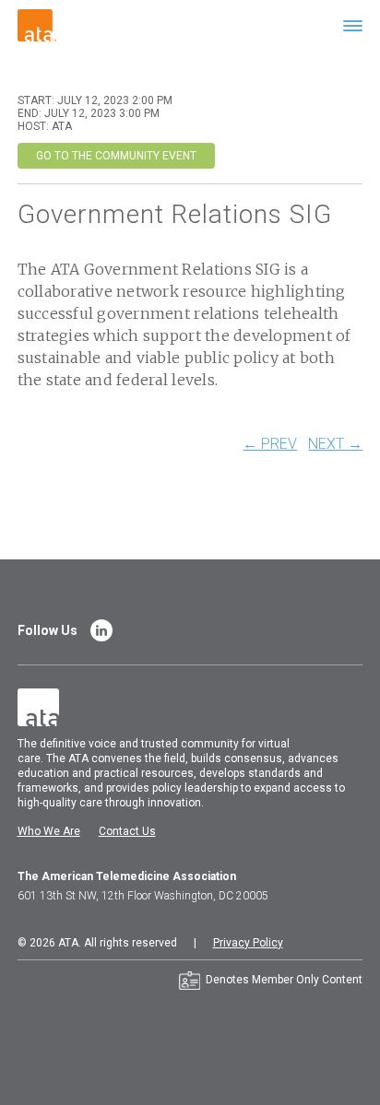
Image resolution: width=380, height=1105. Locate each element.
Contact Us (127, 831)
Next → (335, 444)
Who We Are (49, 831)
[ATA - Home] (37, 24)
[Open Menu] (352, 25)
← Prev (270, 444)
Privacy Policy (248, 942)
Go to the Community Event (116, 155)
